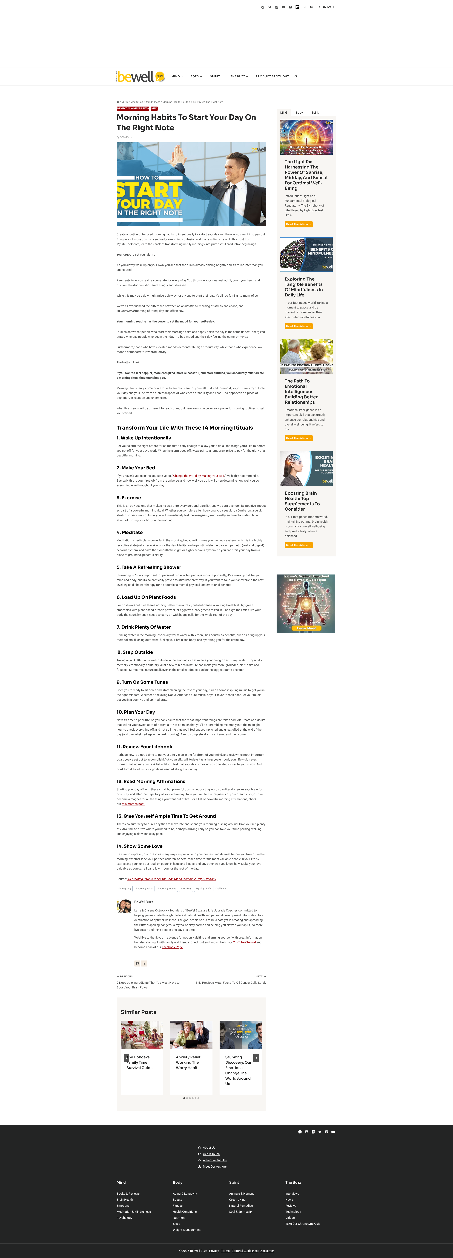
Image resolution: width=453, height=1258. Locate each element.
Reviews (290, 1205)
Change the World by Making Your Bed (198, 476)
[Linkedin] (306, 1132)
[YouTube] (284, 7)
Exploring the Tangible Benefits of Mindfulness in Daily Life (304, 287)
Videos (290, 1218)
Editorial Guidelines (245, 1251)
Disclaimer (267, 1251)
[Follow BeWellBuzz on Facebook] (137, 963)
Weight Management (187, 1230)
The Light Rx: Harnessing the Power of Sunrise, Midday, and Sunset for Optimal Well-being (306, 175)
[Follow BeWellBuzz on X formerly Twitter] (144, 963)
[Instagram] (277, 7)
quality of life (203, 888)
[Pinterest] (291, 7)
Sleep (176, 1224)
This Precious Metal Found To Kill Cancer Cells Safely (231, 980)
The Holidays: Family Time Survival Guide (140, 1062)
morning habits (144, 888)
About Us (209, 1147)
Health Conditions (185, 1212)
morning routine (166, 888)
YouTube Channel (244, 942)
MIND (154, 108)
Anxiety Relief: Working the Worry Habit (188, 1062)
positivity (185, 888)
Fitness (178, 1205)
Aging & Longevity (185, 1193)
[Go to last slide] (126, 1058)
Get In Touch (211, 1154)
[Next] (256, 1058)
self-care (220, 888)
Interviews (292, 1193)
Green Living (237, 1199)
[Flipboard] (297, 7)
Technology (293, 1212)
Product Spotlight (272, 76)
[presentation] (142, 1035)
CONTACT (326, 7)
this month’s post (133, 804)
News (289, 1199)
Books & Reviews (128, 1193)
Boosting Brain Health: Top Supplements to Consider (302, 501)
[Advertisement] (226, 40)
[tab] (184, 1098)
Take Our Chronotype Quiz (302, 1224)
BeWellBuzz (126, 137)
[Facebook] (263, 7)
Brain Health (125, 1199)
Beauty (177, 1199)
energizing (124, 888)
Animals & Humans (241, 1193)
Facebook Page (172, 947)
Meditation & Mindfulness (133, 108)
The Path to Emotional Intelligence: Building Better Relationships (301, 391)
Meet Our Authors (215, 1166)
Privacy (214, 1251)
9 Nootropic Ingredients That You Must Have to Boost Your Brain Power (148, 982)
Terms (225, 1251)
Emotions (123, 1205)
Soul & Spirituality (241, 1212)
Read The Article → (299, 224)
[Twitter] (270, 7)
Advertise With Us (215, 1160)
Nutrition (179, 1218)
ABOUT (309, 7)
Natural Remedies (241, 1205)
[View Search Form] (296, 76)
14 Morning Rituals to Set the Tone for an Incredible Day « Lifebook (171, 879)
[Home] (118, 102)
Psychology (124, 1218)
